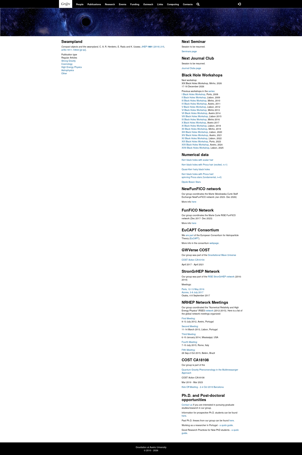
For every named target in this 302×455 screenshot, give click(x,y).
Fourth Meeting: (190, 341)
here (194, 201)
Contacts (188, 4)
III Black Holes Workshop (194, 100)
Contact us (187, 404)
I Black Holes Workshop (193, 94)
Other (64, 73)
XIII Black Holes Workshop (195, 132)
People (80, 4)
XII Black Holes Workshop (194, 128)
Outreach (148, 4)
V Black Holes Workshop (194, 106)
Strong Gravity (68, 60)
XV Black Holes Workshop (194, 138)
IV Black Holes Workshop (194, 103)
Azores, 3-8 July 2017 (192, 292)
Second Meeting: (190, 326)
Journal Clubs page (191, 68)
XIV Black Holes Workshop (195, 135)
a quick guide (226, 425)
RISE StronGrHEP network (221, 276)
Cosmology (67, 63)
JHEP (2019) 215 (152, 46)
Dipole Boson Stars (191, 181)
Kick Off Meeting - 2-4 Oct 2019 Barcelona (203, 386)
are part (189, 235)
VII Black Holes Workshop (194, 113)
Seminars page (189, 51)
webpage (214, 243)
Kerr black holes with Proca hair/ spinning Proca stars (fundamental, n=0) (202, 175)
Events (122, 4)
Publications (94, 4)
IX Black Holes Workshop (194, 119)
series (211, 91)
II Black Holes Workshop (194, 97)
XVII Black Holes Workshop (195, 144)
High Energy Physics (71, 67)
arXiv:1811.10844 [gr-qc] (73, 49)
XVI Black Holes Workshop (195, 141)
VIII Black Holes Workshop (195, 116)
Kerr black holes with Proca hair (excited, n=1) (204, 164)
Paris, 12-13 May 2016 (193, 289)
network (209, 310)
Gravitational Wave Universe (222, 255)
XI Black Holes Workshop (194, 125)
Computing (173, 4)
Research (110, 4)
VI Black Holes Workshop (194, 110)
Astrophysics (67, 70)
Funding (134, 4)
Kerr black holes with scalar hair (197, 159)
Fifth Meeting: (188, 349)
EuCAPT (194, 238)
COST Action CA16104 (193, 259)
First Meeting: (188, 318)
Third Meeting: (189, 334)
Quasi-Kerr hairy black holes (196, 169)
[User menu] (239, 4)
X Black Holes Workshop (194, 122)
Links (160, 4)
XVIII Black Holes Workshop (195, 147)
